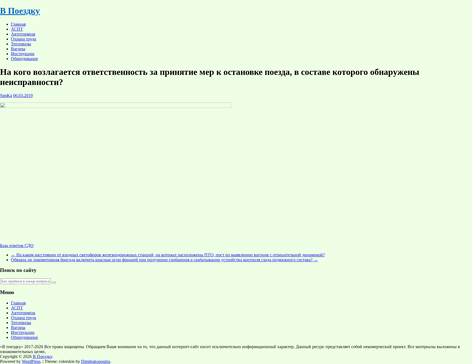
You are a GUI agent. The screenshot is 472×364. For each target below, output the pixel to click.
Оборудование (24, 58)
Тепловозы (21, 44)
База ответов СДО (17, 245)
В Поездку (20, 11)
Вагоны (18, 48)
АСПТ (17, 29)
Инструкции (22, 53)
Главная (18, 24)
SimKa (6, 95)
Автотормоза (23, 34)
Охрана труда (23, 39)
